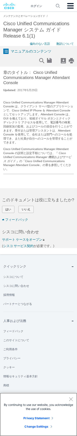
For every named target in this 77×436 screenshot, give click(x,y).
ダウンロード (63, 60)
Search (41, 60)
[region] (38, 414)
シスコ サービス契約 (18, 246)
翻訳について (65, 43)
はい (8, 209)
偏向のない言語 (40, 43)
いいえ (26, 209)
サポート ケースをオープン (22, 239)
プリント (71, 60)
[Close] (71, 399)
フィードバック (16, 219)
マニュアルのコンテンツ (31, 51)
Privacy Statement (36, 418)
